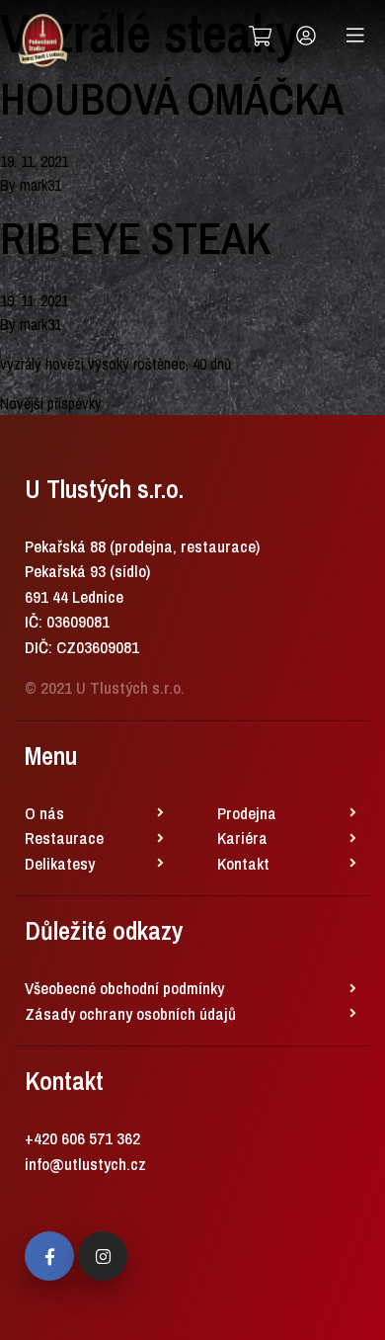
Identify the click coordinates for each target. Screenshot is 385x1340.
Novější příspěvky (51, 403)
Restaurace (64, 837)
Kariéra (242, 837)
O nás (44, 812)
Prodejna (246, 812)
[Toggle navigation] (355, 35)
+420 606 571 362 (82, 1138)
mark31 (40, 185)
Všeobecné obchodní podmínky (124, 987)
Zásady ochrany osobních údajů (130, 1013)
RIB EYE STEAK (135, 238)
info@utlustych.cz (85, 1163)
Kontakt (243, 863)
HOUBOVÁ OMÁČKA (172, 98)
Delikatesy (60, 863)
